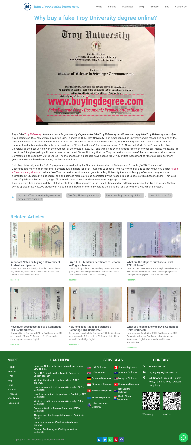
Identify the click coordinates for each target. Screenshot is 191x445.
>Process (12, 394)
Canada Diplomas (128, 367)
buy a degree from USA (30, 199)
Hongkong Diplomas (128, 384)
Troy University (32, 134)
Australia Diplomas (127, 372)
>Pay (9, 380)
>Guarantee (13, 403)
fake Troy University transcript (83, 195)
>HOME (11, 367)
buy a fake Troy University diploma (124, 195)
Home (99, 6)
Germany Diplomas (101, 378)
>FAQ (10, 376)
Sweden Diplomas (101, 397)
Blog (166, 6)
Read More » (15, 280)
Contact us (181, 6)
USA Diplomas (99, 367)
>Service (11, 371)
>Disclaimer (13, 398)
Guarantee (127, 6)
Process (154, 6)
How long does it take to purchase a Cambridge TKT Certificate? (90, 328)
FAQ (141, 6)
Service (112, 6)
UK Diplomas (98, 372)
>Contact (12, 389)
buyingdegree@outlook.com (163, 372)
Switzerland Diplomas (102, 390)
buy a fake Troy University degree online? (39, 195)
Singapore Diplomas (102, 384)
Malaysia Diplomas (127, 378)
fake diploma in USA (160, 195)
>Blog (10, 385)
